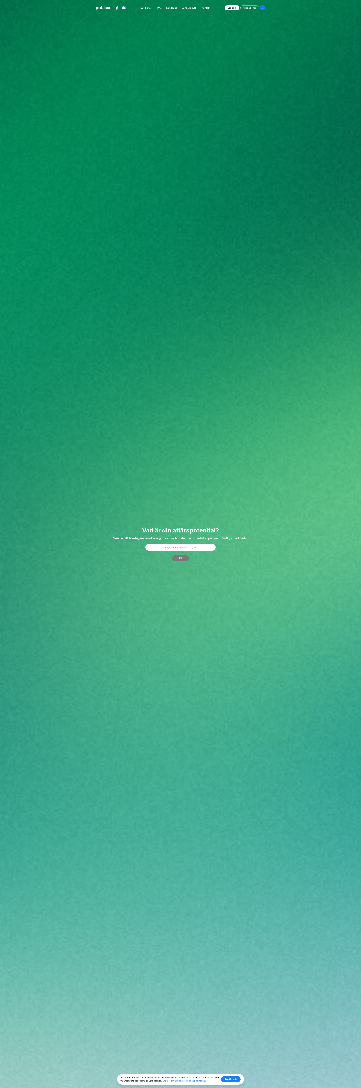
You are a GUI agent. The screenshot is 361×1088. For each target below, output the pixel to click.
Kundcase (171, 7)
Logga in (232, 8)
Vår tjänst (146, 7)
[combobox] (180, 547)
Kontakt (206, 7)
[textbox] (180, 547)
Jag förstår (230, 1079)
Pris (159, 7)
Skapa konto (249, 8)
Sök (181, 558)
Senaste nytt (189, 7)
